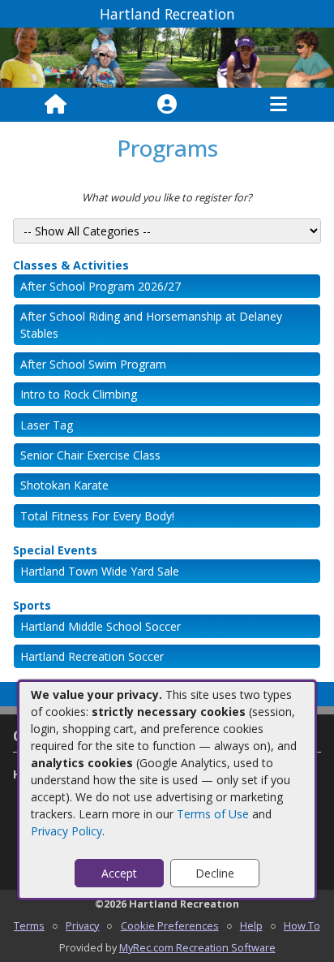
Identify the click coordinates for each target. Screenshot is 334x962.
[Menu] (278, 105)
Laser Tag (46, 425)
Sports (32, 605)
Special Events (55, 550)
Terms (29, 925)
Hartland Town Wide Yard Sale (99, 571)
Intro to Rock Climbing (78, 394)
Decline (214, 873)
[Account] (167, 105)
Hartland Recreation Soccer (92, 656)
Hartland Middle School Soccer (100, 626)
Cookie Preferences (170, 925)
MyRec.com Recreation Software (197, 947)
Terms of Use (213, 814)
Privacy (82, 925)
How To (302, 925)
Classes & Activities (71, 265)
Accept (119, 873)
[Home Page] (55, 105)
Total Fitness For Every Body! (97, 516)
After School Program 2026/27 (100, 286)
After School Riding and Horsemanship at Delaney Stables (151, 324)
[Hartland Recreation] (167, 56)
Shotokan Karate (64, 485)
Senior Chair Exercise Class (90, 455)
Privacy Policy (66, 831)
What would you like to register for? (167, 197)
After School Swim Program (93, 364)
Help (251, 925)
